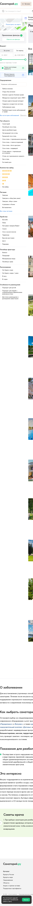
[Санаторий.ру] (10, 4)
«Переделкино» (6, 724)
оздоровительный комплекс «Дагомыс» (16, 727)
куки (14, 898)
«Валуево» (18, 724)
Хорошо (26, 900)
